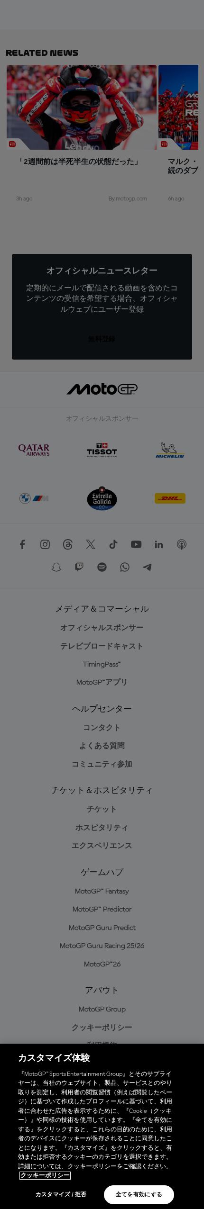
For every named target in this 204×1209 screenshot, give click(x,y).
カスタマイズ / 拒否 (61, 1195)
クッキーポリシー (45, 1176)
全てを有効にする (139, 1195)
